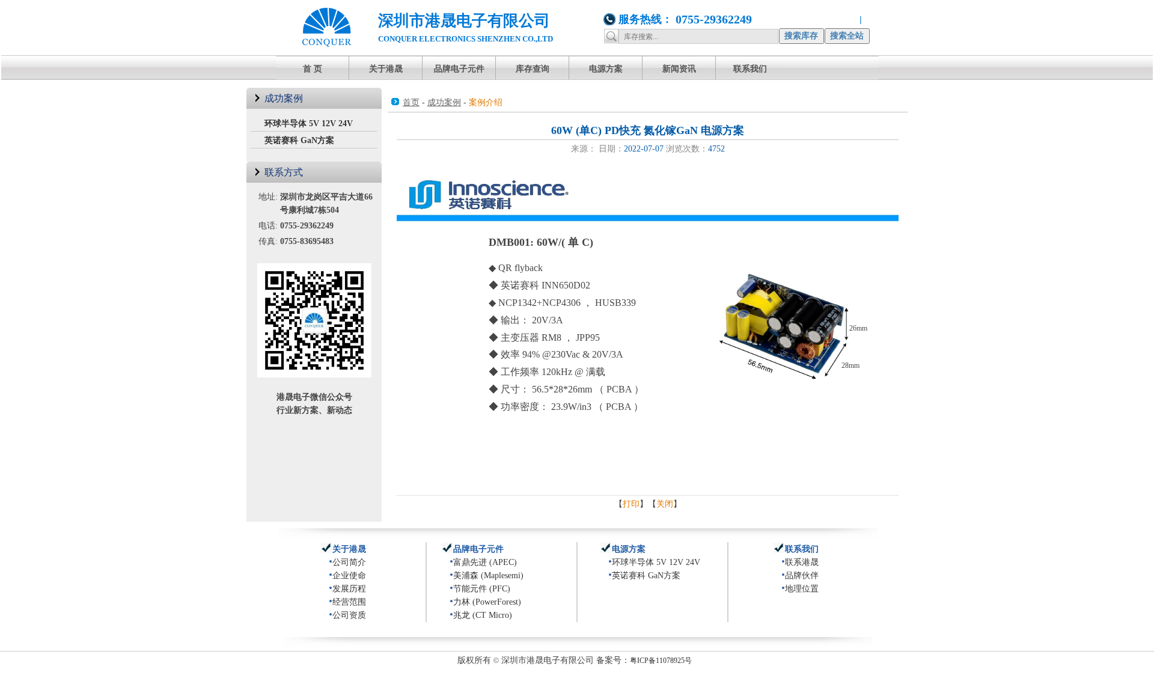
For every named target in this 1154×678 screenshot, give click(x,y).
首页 (411, 102)
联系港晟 (802, 562)
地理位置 (802, 588)
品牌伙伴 (802, 575)
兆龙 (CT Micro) (482, 615)
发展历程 (349, 588)
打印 (631, 503)
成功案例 (444, 102)
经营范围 (349, 601)
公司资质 (349, 615)
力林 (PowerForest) (487, 601)
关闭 (664, 503)
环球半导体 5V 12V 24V (308, 123)
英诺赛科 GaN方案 (299, 140)
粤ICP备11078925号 (661, 660)
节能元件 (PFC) (481, 588)
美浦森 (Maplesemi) (488, 575)
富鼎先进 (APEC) (485, 562)
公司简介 (349, 562)
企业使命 (349, 575)
